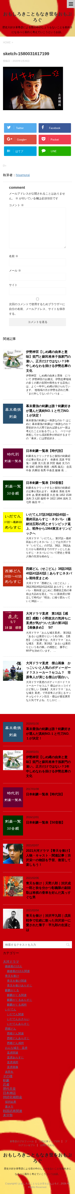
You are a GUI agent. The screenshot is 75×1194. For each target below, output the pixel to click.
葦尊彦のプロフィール (22, 1141)
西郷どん (10, 1028)
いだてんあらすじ (18, 1023)
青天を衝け (12, 975)
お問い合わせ (47, 1145)
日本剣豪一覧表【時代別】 (45, 450)
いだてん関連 (15, 1014)
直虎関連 (12, 1052)
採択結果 (10, 1101)
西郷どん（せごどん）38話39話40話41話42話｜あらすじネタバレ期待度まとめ (49, 573)
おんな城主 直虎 (16, 1047)
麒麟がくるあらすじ (19, 999)
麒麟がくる (12, 990)
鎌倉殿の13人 (13, 966)
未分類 (8, 1115)
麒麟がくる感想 (17, 1004)
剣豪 (6, 1080)
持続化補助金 (12, 1097)
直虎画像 (12, 1067)
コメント (16, 205)
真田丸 (9, 1071)
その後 (8, 1076)
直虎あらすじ (15, 1057)
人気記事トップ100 (49, 1141)
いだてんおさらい (18, 1019)
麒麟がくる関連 (17, 995)
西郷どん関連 (15, 1033)
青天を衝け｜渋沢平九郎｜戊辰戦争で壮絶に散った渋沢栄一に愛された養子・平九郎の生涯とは (48, 922)
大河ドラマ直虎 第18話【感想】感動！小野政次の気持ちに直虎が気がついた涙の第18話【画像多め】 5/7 (48, 620)
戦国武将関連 (12, 1111)
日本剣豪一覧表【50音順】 (45, 482)
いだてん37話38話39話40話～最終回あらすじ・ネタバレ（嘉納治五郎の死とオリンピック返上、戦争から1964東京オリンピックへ (49, 524)
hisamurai (23, 175)
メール (15, 270)
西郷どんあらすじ (18, 1038)
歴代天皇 (9, 1088)
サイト (13, 285)
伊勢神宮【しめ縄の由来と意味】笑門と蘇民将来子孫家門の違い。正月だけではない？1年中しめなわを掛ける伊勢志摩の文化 (48, 361)
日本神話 (9, 1093)
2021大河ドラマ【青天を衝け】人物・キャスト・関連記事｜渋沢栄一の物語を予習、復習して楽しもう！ (49, 857)
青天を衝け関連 (17, 980)
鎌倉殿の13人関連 (18, 971)
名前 (13, 256)
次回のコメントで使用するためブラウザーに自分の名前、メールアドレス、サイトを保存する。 (37, 308)
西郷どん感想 (15, 1043)
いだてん (10, 1009)
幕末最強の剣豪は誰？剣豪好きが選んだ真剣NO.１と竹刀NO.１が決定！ (48, 410)
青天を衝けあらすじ (19, 985)
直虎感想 (12, 1062)
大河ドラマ (11, 961)
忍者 (6, 1084)
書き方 (9, 1106)
